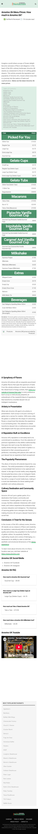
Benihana (6, 713)
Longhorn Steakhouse (10, 754)
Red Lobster (7, 778)
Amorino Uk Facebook (11, 563)
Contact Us (24, 821)
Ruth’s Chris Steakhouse (11, 787)
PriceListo (32, 333)
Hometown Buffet (8, 742)
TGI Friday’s (7, 799)
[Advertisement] (19, 41)
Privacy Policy (14, 821)
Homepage (9, 819)
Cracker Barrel (7, 729)
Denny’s (5, 733)
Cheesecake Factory (9, 721)
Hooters (5, 746)
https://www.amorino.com (10, 554)
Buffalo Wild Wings (9, 717)
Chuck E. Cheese (8, 725)
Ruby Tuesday (7, 791)
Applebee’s (6, 709)
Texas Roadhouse (9, 795)
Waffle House (7, 803)
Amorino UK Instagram (12, 566)
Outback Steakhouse (9, 770)
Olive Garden (7, 766)
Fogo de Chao (7, 737)
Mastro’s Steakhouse (9, 758)
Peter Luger (7, 774)
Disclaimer (29, 819)
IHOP (5, 750)
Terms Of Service (19, 819)
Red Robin (6, 783)
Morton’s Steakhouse (9, 762)
